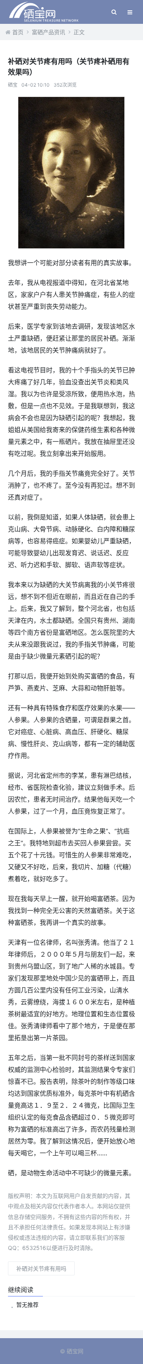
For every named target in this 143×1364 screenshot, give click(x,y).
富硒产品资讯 (48, 32)
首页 (17, 32)
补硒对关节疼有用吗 (41, 1268)
